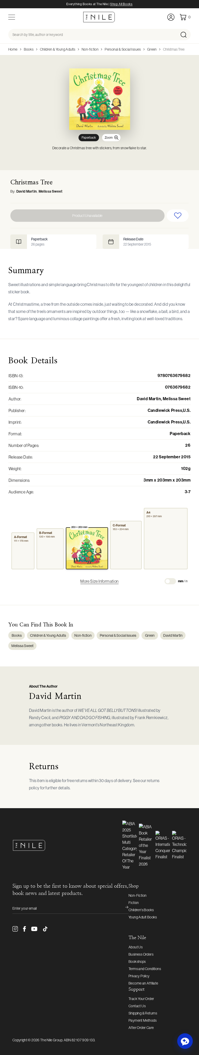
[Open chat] (185, 1041)
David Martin (26, 191)
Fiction (134, 903)
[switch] (170, 581)
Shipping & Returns (143, 1013)
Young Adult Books (143, 917)
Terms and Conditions (145, 969)
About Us (136, 947)
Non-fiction (90, 49)
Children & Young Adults (57, 49)
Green (152, 49)
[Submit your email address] (123, 908)
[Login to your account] (171, 17)
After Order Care (141, 1028)
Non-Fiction (137, 895)
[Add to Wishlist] (178, 215)
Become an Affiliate (143, 983)
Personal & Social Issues (123, 49)
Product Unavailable (87, 216)
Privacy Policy (139, 976)
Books (29, 49)
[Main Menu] (11, 17)
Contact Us (137, 1006)
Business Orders (141, 954)
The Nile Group (51, 1040)
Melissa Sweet (51, 191)
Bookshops (137, 961)
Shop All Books (121, 4)
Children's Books (141, 910)
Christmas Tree (173, 49)
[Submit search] (185, 34)
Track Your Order (141, 999)
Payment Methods (143, 1020)
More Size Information (99, 581)
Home (13, 49)
